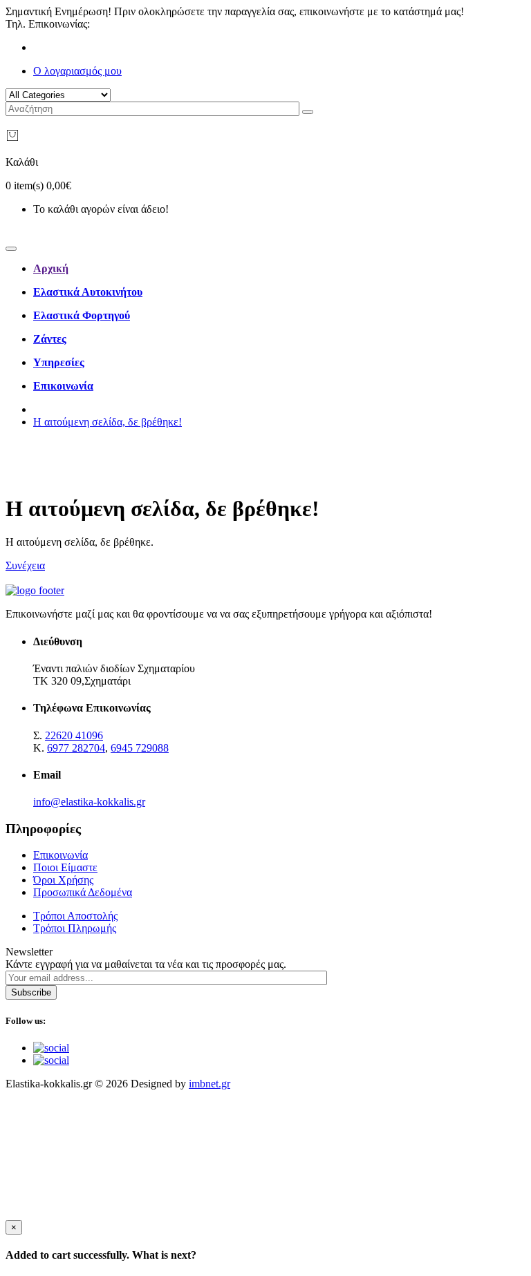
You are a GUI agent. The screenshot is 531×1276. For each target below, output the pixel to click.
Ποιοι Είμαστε (65, 867)
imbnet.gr (209, 1083)
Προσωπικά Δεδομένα (82, 892)
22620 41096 (122, 24)
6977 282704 (76, 748)
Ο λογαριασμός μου (77, 71)
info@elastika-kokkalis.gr (89, 802)
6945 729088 (140, 748)
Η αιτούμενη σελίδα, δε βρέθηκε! (107, 422)
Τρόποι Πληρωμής (74, 928)
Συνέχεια (25, 565)
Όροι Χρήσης (63, 880)
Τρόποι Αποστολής (75, 916)
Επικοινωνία (60, 855)
